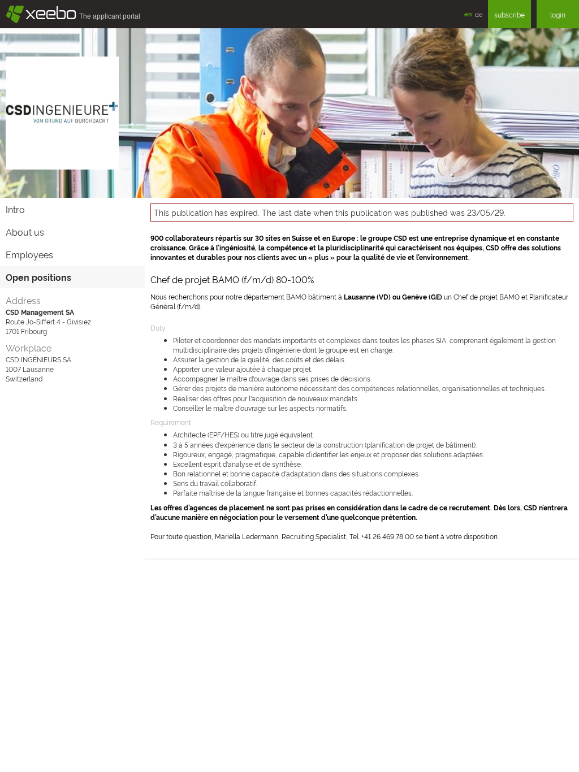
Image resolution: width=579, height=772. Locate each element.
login (557, 14)
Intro (15, 209)
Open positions (38, 277)
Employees (29, 254)
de (478, 14)
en (468, 14)
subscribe (509, 14)
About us (25, 231)
